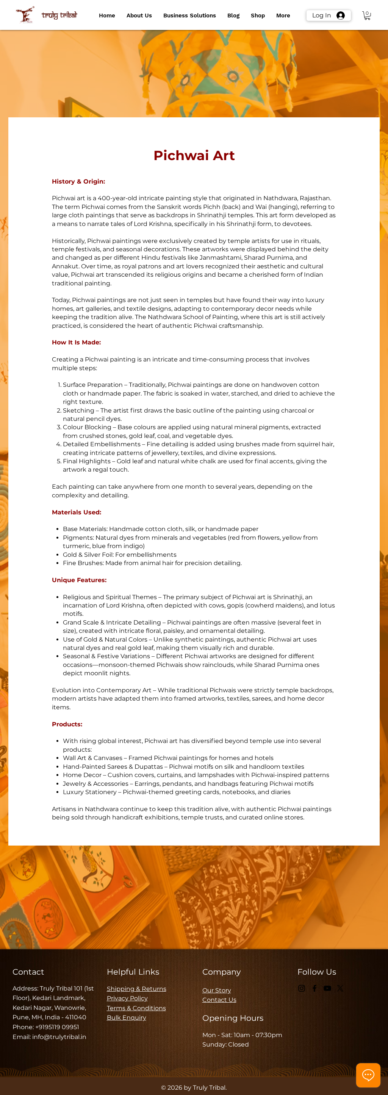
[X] (340, 988)
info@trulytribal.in (59, 1036)
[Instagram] (301, 988)
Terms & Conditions (136, 1008)
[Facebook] (314, 988)
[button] (139, 15)
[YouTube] (327, 988)
